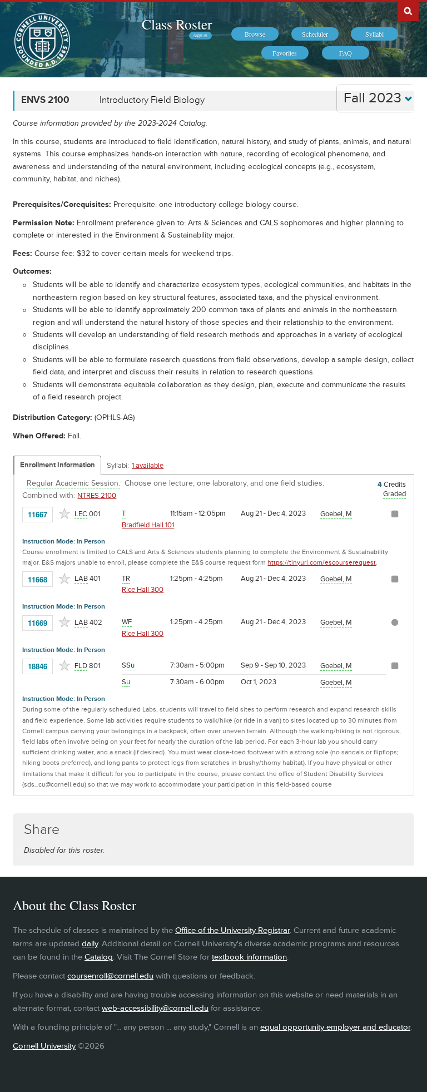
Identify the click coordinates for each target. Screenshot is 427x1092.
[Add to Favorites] (64, 513)
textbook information (249, 957)
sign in (200, 35)
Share (41, 830)
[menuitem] (255, 34)
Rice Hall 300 (142, 589)
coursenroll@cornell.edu (110, 976)
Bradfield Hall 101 (148, 525)
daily (90, 943)
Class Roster (177, 23)
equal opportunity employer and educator (335, 1027)
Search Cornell (408, 10)
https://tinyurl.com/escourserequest (321, 563)
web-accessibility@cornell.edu (155, 1008)
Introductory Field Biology (152, 100)
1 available (147, 466)
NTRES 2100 (96, 495)
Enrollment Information (57, 465)
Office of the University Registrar (232, 930)
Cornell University (44, 1046)
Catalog (99, 957)
